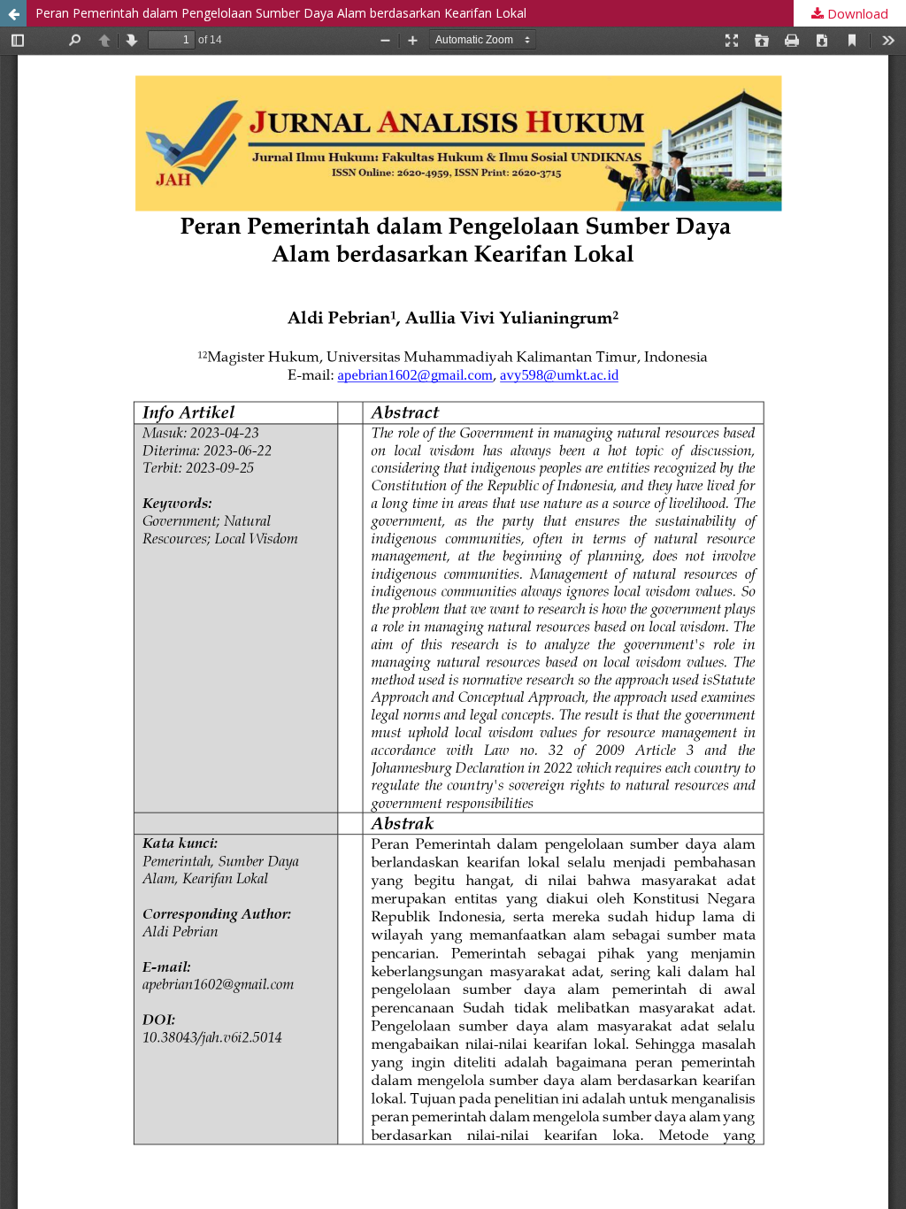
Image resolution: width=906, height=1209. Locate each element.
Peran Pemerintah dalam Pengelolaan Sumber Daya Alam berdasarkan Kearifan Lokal (280, 12)
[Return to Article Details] (13, 13)
